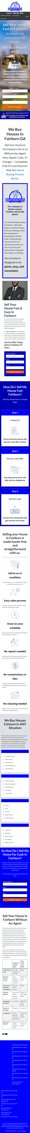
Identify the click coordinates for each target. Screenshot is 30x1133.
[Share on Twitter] (6, 1034)
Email (15, 100)
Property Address (15, 88)
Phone (15, 94)
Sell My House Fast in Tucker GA (9, 1117)
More (27, 16)
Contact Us (3, 19)
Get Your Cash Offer (6, 15)
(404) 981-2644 (18, 13)
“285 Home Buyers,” (11, 331)
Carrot (23, 1131)
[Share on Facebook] (3, 1034)
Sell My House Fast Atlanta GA (20, 1045)
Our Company (15, 15)
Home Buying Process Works (15, 174)
